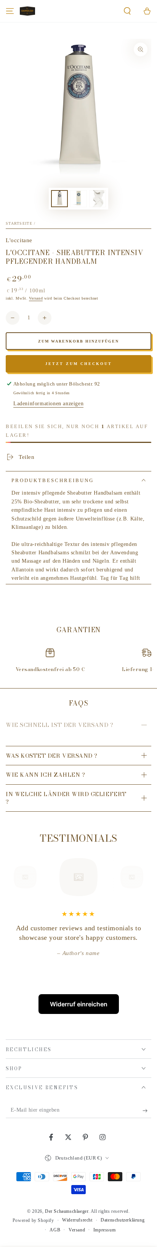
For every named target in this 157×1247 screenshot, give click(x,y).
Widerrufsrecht (77, 1220)
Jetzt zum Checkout (78, 364)
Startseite (19, 223)
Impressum (104, 1230)
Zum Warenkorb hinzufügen (78, 341)
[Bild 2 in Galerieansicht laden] (78, 198)
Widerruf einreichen (78, 1004)
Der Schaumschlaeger (66, 1211)
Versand (36, 298)
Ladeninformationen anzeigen (48, 403)
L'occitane (19, 240)
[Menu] (10, 11)
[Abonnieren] (147, 1110)
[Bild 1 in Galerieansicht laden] (59, 198)
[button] (127, 11)
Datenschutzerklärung (122, 1220)
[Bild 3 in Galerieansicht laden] (97, 198)
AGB (55, 1230)
